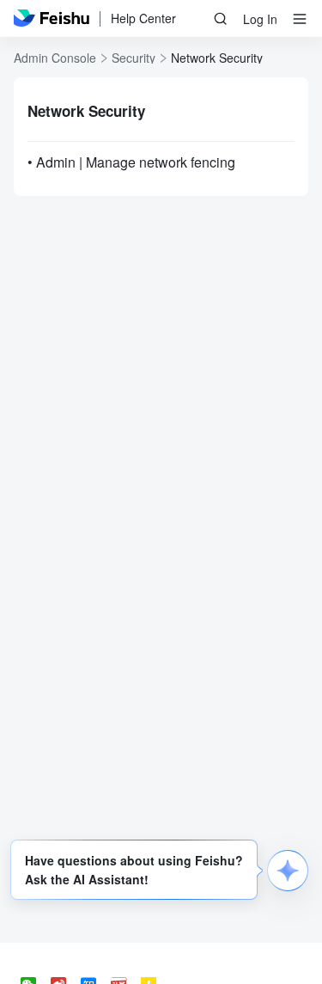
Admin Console (55, 58)
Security (133, 58)
